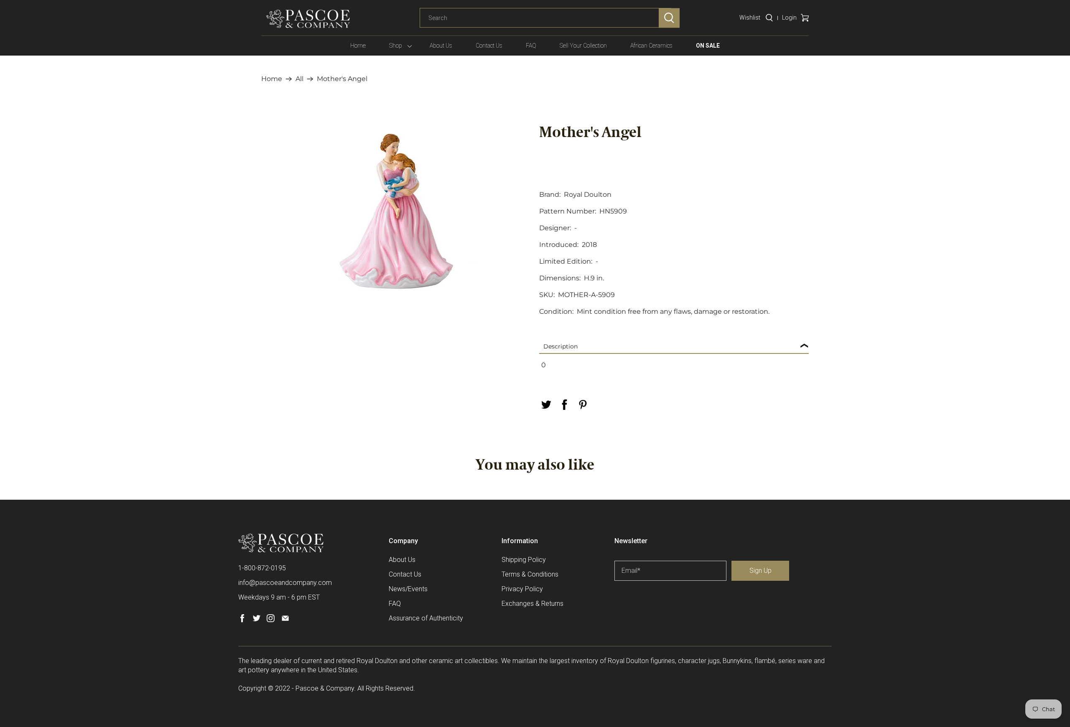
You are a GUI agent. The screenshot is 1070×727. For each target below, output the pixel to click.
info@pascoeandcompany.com (285, 583)
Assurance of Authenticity (426, 618)
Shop (395, 45)
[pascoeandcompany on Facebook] (242, 620)
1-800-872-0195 (262, 568)
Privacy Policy (522, 589)
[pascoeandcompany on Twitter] (256, 620)
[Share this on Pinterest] (582, 404)
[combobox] (545, 18)
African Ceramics (651, 45)
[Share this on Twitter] (546, 404)
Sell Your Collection (583, 45)
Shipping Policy (524, 560)
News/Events (408, 589)
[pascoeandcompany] (308, 19)
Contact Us (489, 45)
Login (789, 17)
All (299, 79)
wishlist (749, 17)
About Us (441, 45)
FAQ (531, 45)
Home (358, 45)
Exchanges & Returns (532, 604)
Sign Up (760, 570)
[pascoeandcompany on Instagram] (271, 620)
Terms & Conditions (530, 574)
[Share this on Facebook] (564, 404)
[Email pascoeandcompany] (285, 620)
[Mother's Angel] (396, 211)
